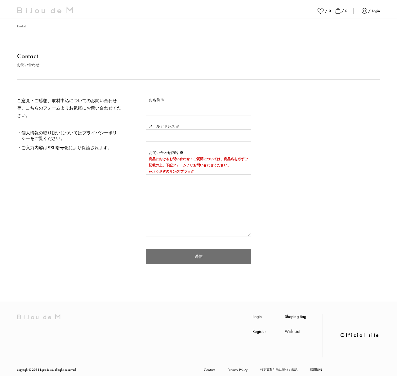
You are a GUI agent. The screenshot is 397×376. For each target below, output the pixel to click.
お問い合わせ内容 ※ (166, 152)
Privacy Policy (238, 369)
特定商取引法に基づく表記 (278, 370)
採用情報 (316, 370)
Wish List (292, 331)
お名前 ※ (157, 100)
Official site (360, 334)
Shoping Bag (295, 316)
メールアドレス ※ (164, 126)
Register (259, 331)
